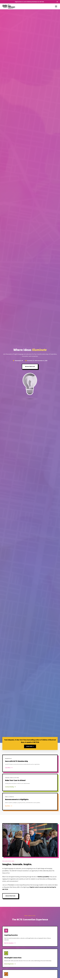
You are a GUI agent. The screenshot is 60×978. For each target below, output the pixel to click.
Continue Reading (9, 787)
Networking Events (9, 964)
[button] (30, 386)
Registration (30, 366)
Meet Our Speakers (9, 943)
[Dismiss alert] (57, 1)
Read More (7, 806)
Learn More (29, 746)
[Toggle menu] (56, 6)
